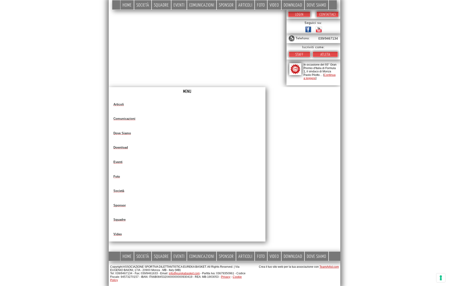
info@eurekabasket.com (184, 273)
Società (142, 4)
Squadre (161, 4)
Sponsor (226, 4)
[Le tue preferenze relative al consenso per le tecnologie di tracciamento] (440, 277)
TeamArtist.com (329, 266)
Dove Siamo (316, 4)
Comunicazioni (201, 4)
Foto (261, 4)
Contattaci (327, 14)
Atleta (325, 54)
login (299, 14)
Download (293, 4)
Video (274, 4)
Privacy (225, 277)
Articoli (245, 4)
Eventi (179, 4)
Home (127, 4)
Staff (299, 54)
